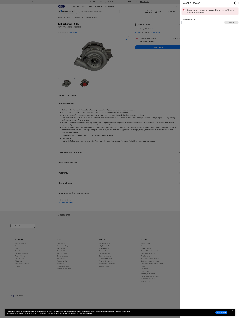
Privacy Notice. (88, 313)
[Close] (232, 312)
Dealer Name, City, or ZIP (189, 20)
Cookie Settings (221, 312)
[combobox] (202, 22)
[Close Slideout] (236, 3)
